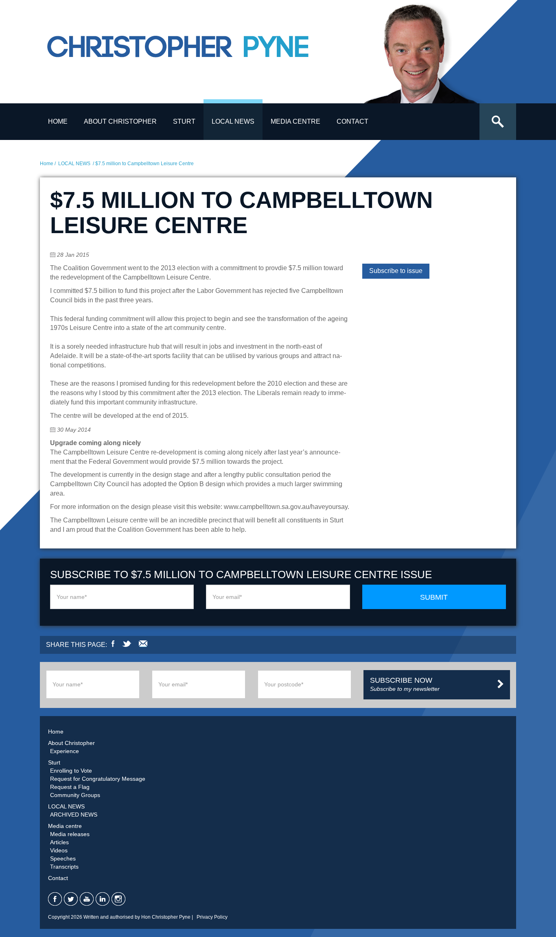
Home (58, 121)
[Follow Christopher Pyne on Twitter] (71, 899)
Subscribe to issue (395, 270)
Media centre (295, 121)
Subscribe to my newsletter (405, 684)
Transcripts (64, 866)
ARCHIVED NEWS (73, 814)
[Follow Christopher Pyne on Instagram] (118, 899)
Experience (64, 751)
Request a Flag (70, 787)
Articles (59, 842)
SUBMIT (434, 597)
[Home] (198, 54)
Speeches (63, 858)
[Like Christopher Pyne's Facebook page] (55, 899)
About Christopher (120, 121)
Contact (352, 121)
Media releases (70, 834)
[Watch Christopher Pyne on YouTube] (87, 899)
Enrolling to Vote (71, 770)
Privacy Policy (212, 917)
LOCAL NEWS (233, 121)
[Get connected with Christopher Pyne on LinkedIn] (102, 899)
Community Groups (75, 795)
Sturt (184, 121)
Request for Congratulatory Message (97, 778)
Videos (59, 850)
